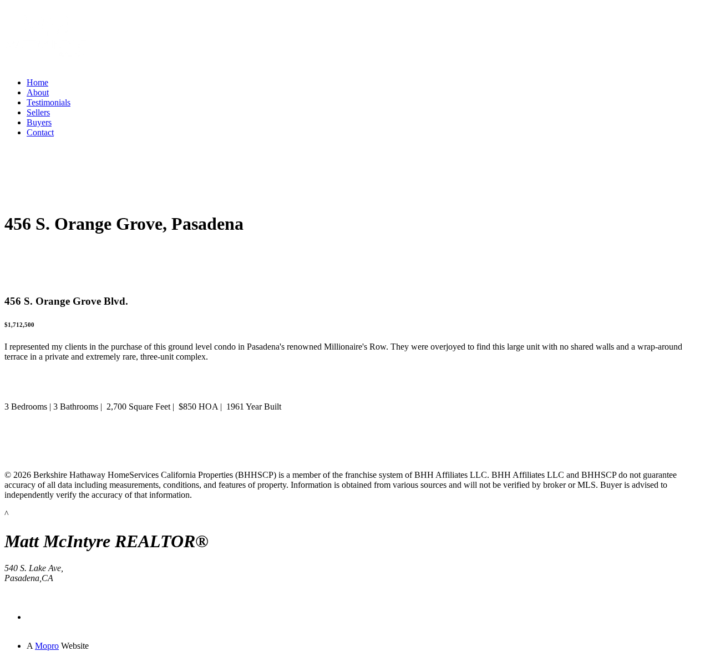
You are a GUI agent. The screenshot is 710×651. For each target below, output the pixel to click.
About (38, 92)
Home (37, 82)
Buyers (39, 122)
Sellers (38, 112)
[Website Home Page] (46, 65)
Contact (40, 132)
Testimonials (48, 102)
